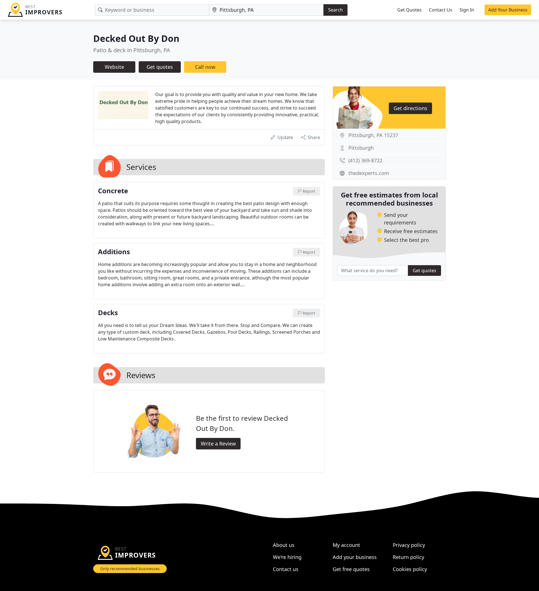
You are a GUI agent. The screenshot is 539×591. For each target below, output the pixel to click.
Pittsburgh (361, 147)
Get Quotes (409, 10)
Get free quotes (351, 569)
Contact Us (440, 10)
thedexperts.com (368, 173)
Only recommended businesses (130, 568)
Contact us (285, 569)
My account (346, 545)
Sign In (467, 10)
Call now (205, 66)
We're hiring (287, 557)
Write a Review (218, 443)
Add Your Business (507, 10)
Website (114, 66)
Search (335, 10)
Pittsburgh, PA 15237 (373, 135)
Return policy (408, 557)
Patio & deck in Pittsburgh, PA (131, 50)
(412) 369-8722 (365, 160)
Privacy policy (409, 545)
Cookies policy (410, 569)
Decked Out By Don (136, 38)
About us (283, 545)
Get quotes (160, 66)
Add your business (355, 557)
